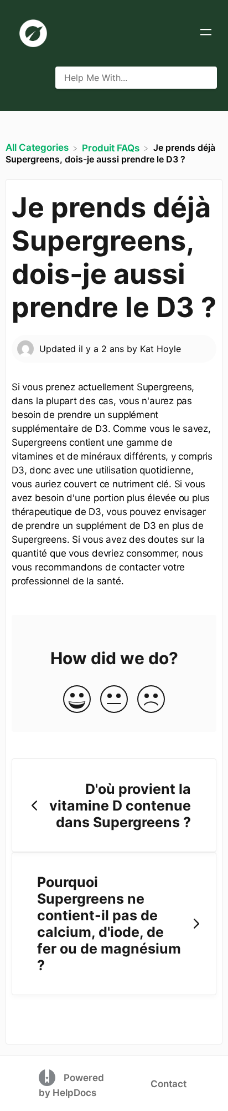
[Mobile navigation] (205, 33)
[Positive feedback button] (77, 700)
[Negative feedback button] (151, 700)
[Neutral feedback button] (114, 700)
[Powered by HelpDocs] (48, 1077)
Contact (168, 1083)
